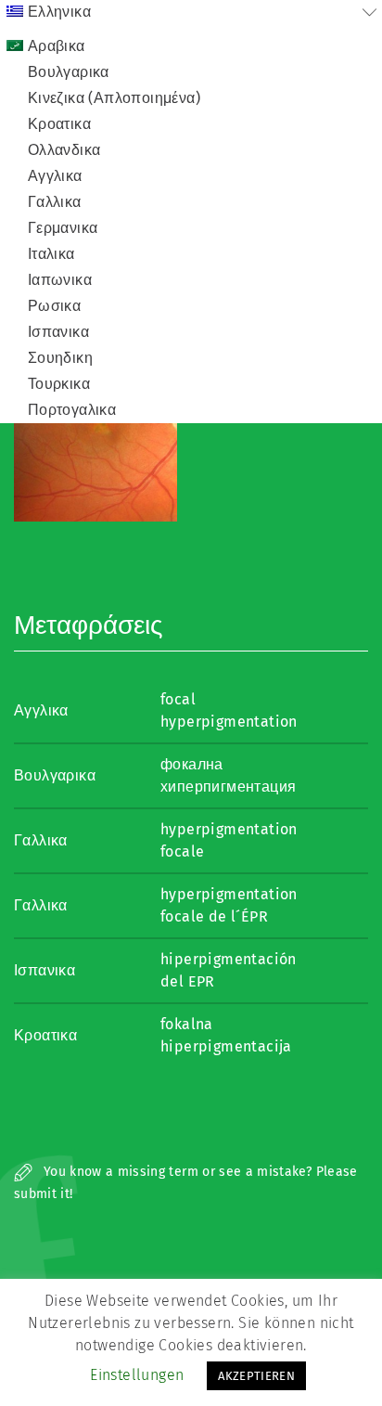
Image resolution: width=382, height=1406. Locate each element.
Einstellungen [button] (137, 1375)
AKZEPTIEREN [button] (256, 1376)
